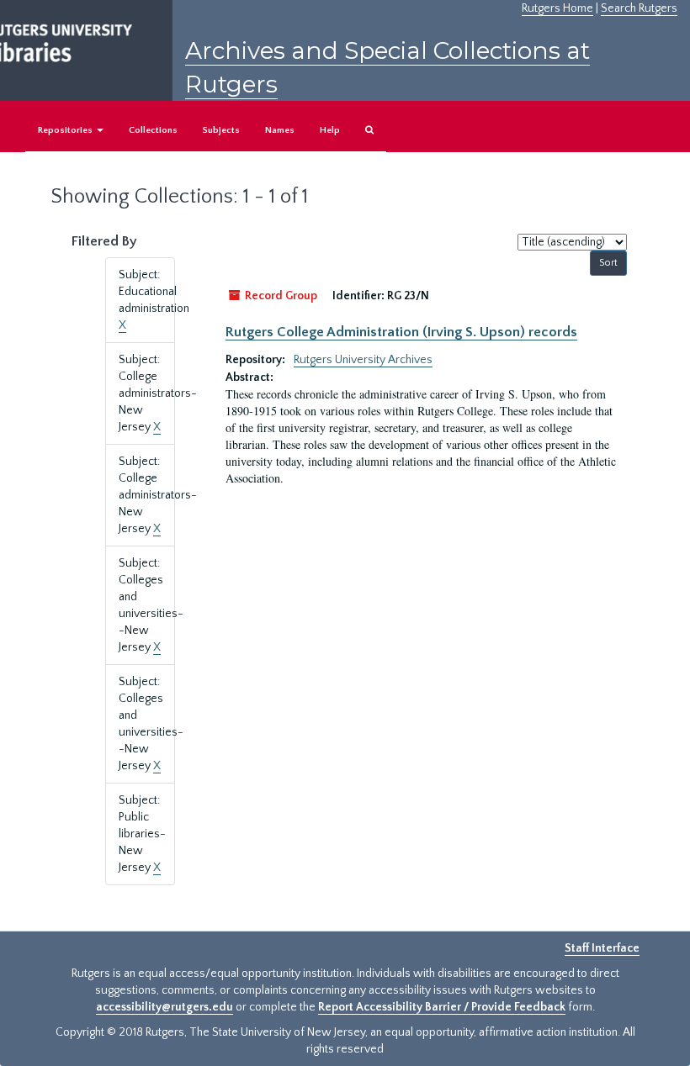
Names (280, 130)
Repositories (66, 130)
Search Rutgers (639, 8)
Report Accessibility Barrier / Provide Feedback (441, 1007)
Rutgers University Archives (363, 360)
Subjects (221, 130)
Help (330, 130)
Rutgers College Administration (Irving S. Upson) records (401, 332)
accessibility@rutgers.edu (164, 1007)
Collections (153, 130)
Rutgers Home (557, 8)
